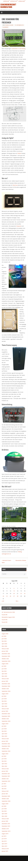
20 (14, 593)
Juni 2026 (4, 638)
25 (7, 596)
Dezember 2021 (6, 773)
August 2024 (5, 693)
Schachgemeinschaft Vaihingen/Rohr (8, 5)
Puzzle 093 (4, 622)
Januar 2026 (5, 651)
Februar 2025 (5, 678)
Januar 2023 (5, 741)
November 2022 (6, 746)
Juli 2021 (4, 783)
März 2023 (4, 736)
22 (21, 593)
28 (17, 596)
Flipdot (19, 153)
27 (14, 596)
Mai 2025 (4, 671)
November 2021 (6, 776)
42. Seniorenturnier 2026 (8, 612)
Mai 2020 (4, 811)
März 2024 (4, 706)
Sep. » (17, 601)
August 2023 (5, 723)
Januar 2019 (5, 851)
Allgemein (5, 27)
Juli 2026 (4, 636)
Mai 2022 (4, 761)
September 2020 (6, 801)
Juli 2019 (4, 836)
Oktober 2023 (5, 718)
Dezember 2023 (6, 713)
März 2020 (4, 816)
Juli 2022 (4, 756)
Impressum (6, 1)
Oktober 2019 (5, 828)
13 (14, 591)
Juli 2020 (4, 806)
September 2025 (6, 661)
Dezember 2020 (6, 796)
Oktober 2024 (5, 688)
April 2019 (4, 843)
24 (3, 596)
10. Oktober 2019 (19, 25)
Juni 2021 (4, 786)
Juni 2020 (4, 808)
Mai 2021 (4, 788)
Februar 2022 (5, 768)
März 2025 (4, 676)
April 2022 (4, 763)
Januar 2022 (5, 771)
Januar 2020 (5, 821)
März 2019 (4, 846)
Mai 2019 (4, 841)
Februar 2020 (5, 818)
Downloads (21, 1)
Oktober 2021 (5, 778)
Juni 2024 (4, 698)
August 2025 (5, 663)
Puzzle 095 (4, 614)
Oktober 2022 (5, 748)
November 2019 (6, 826)
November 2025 (6, 656)
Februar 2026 (5, 648)
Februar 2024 (5, 708)
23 (24, 593)
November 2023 (6, 716)
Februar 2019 (5, 848)
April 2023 (4, 733)
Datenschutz (13, 1)
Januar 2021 (5, 793)
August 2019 (5, 833)
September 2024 (6, 691)
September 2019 (6, 831)
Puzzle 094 (4, 619)
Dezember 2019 (6, 823)
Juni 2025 (4, 668)
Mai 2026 (4, 641)
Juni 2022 (4, 758)
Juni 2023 (4, 728)
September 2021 (6, 781)
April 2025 (4, 673)
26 (10, 596)
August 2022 (5, 753)
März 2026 (4, 646)
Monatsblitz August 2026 (8, 617)
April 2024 (4, 703)
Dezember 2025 (6, 653)
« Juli (3, 601)
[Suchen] (24, 574)
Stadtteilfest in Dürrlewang (18, 48)
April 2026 (4, 643)
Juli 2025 (4, 666)
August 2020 (5, 803)
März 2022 (4, 766)
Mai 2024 (4, 701)
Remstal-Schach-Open (6, 561)
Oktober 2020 (5, 798)
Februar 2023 (5, 738)
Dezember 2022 (6, 743)
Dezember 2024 (6, 683)
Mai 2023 (4, 731)
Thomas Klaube (9, 25)
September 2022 (6, 751)
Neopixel (18, 226)
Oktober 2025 (5, 658)
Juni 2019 (4, 838)
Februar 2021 (5, 791)
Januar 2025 (5, 681)
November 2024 (6, 686)
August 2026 (5, 633)
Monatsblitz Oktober (21, 561)
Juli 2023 (4, 726)
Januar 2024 (5, 711)
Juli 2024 (4, 696)
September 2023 (6, 721)
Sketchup (15, 185)
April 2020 (4, 813)
